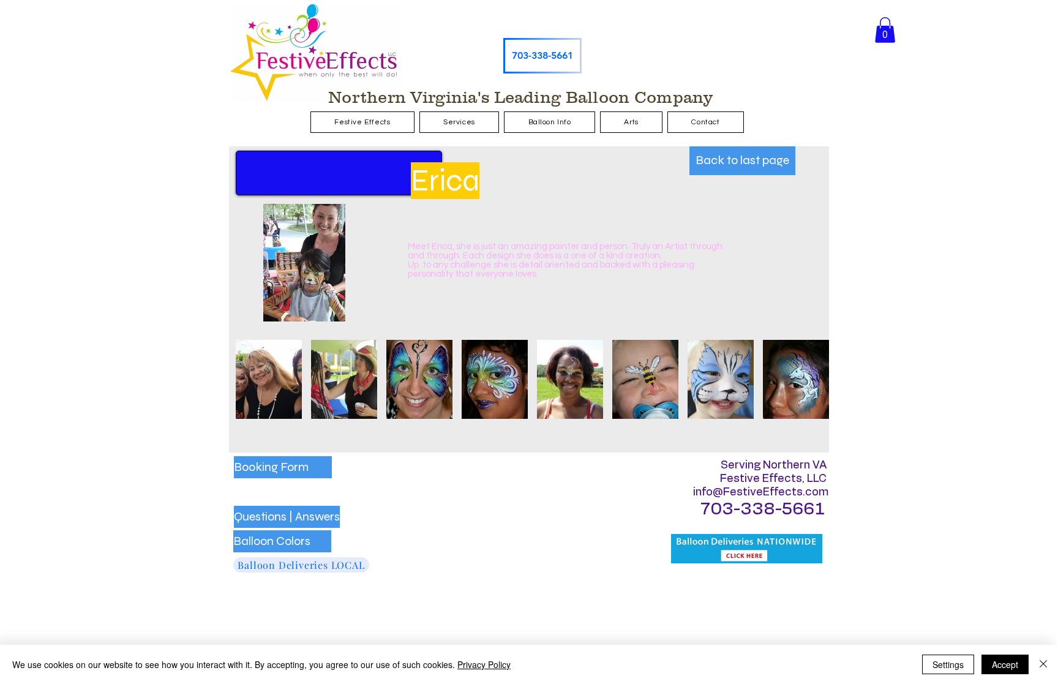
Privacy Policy (484, 664)
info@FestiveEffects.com (761, 492)
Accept (1005, 664)
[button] (885, 30)
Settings (948, 664)
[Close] (1043, 664)
